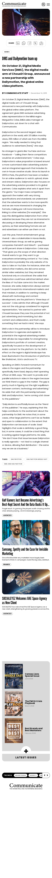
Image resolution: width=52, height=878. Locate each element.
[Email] (41, 43)
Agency (33, 775)
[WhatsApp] (23, 43)
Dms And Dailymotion (13, 464)
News (6, 52)
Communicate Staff (16, 93)
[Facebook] (29, 43)
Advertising (20, 775)
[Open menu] (48, 4)
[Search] (43, 4)
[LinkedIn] (17, 43)
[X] (35, 43)
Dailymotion (16, 459)
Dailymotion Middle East (37, 459)
